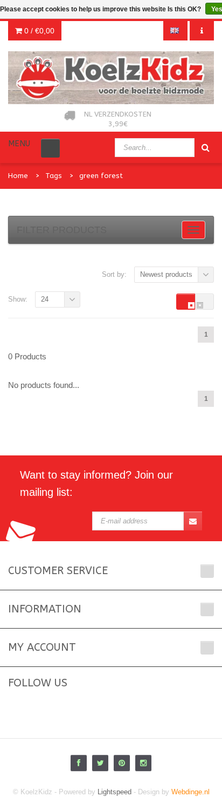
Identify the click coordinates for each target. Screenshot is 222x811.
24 (44, 299)
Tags (53, 176)
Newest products (166, 274)
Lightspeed (114, 792)
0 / (38, 30)
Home (18, 176)
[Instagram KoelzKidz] (143, 763)
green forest (101, 176)
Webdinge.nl (190, 792)
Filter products (62, 229)
